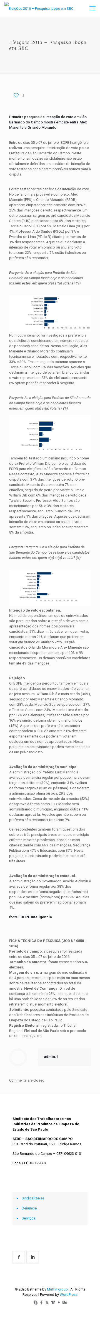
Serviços (29, 1218)
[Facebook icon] (41, 1302)
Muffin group (57, 1289)
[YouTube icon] (59, 1302)
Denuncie (29, 1208)
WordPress (69, 1294)
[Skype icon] (35, 1302)
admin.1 (51, 1057)
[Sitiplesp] (38, 8)
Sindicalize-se (33, 1198)
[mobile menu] (92, 8)
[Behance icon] (64, 1302)
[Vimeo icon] (53, 1302)
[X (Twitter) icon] (47, 1302)
